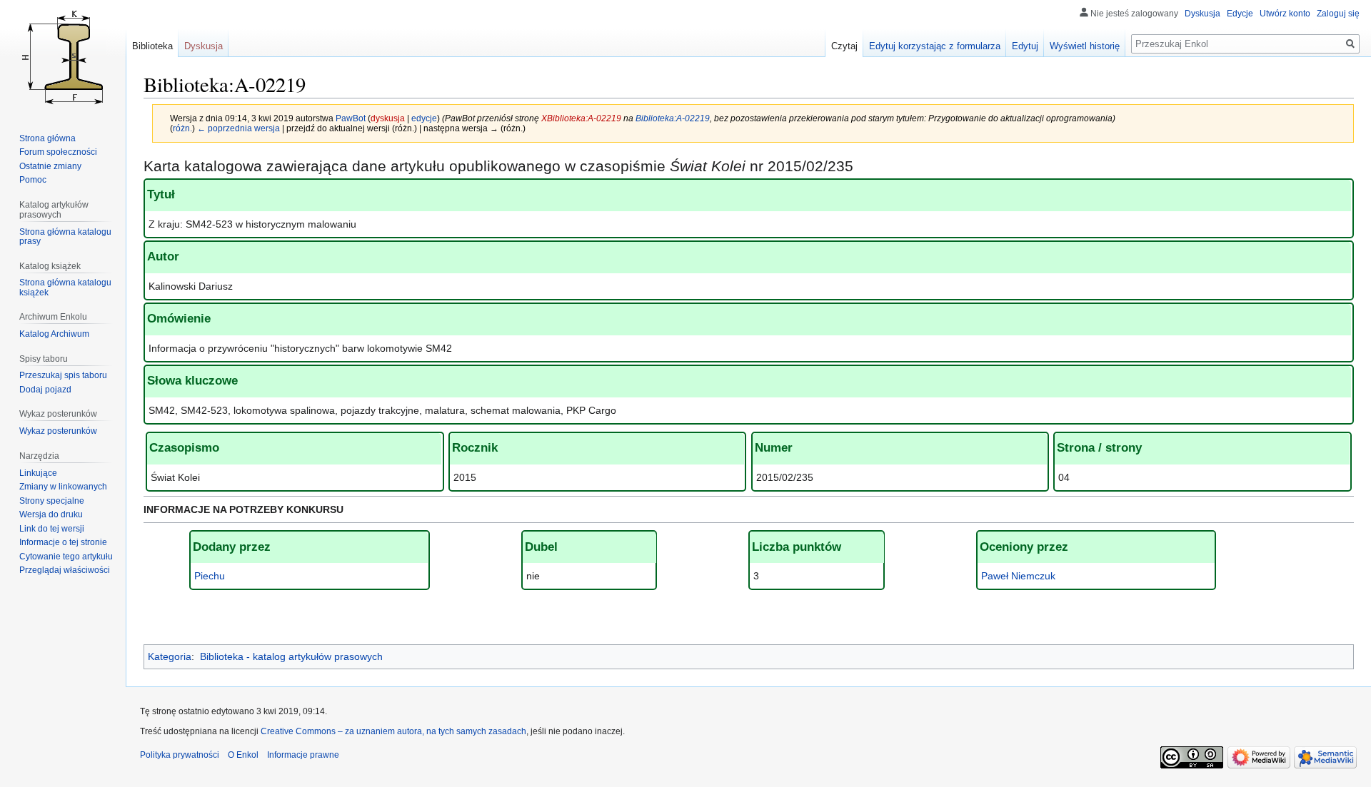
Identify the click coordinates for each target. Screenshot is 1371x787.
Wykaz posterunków (58, 431)
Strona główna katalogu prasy (65, 237)
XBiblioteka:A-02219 (581, 118)
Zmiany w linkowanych (63, 487)
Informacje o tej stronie (63, 542)
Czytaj (844, 46)
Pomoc (32, 180)
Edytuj (1025, 46)
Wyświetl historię (1085, 46)
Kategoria (169, 656)
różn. (182, 128)
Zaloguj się (1338, 14)
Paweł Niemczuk (1018, 576)
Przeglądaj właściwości (64, 570)
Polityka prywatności (179, 755)
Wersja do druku (51, 514)
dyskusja (388, 118)
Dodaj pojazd (45, 390)
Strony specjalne (51, 501)
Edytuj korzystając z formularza (934, 46)
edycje (424, 118)
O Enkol (243, 755)
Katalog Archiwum (54, 334)
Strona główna (47, 138)
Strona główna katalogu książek (65, 288)
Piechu (209, 576)
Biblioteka (152, 46)
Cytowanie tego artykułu (66, 557)
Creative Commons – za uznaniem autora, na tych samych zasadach (393, 731)
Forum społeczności (58, 152)
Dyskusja (1202, 14)
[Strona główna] (63, 57)
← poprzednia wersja (238, 128)
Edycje (1240, 14)
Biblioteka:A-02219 (673, 118)
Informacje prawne (303, 755)
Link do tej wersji (51, 529)
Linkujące (38, 473)
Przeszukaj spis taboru (63, 375)
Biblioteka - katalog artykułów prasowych (291, 656)
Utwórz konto (1285, 14)
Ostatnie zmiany (50, 166)
